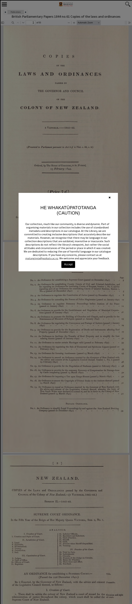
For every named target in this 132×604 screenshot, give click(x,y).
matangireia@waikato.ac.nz (41, 258)
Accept (68, 264)
